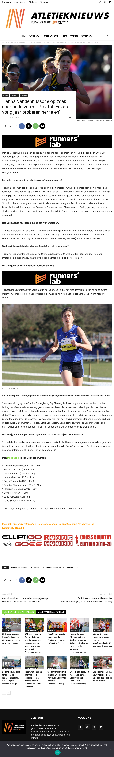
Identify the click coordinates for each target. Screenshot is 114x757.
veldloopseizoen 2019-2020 (53, 567)
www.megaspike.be (13, 527)
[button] (108, 36)
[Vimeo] (109, 2)
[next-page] (9, 693)
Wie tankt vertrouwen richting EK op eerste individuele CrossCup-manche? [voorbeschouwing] (57, 678)
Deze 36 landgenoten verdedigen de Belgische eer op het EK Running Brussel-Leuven (56, 640)
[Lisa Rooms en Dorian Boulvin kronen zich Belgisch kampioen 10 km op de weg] (102, 662)
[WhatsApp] (36, 126)
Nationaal (14, 95)
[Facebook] (95, 2)
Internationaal (31, 630)
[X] (105, 2)
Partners (74, 36)
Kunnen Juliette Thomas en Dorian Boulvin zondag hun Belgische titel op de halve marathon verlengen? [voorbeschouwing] (79, 643)
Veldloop (23, 95)
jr (7, 118)
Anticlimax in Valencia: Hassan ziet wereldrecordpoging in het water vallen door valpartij (86, 600)
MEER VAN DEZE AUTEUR (51, 611)
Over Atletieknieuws (10, 2)
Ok (57, 752)
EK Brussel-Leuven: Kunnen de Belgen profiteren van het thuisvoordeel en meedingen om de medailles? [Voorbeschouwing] (33, 643)
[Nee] (110, 749)
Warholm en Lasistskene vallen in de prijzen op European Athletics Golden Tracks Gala (25, 600)
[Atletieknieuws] (57, 18)
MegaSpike (13, 457)
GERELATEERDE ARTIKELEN (19, 611)
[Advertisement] (57, 555)
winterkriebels (72, 567)
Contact (23, 2)
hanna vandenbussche (19, 567)
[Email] (42, 126)
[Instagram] (100, 2)
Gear (65, 36)
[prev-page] (4, 693)
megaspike (35, 567)
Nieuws (5, 95)
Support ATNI (87, 36)
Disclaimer (33, 2)
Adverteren (44, 2)
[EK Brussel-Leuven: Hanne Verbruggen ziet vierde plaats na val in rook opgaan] (11, 625)
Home (23, 36)
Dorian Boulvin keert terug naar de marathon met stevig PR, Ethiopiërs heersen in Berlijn (11, 678)
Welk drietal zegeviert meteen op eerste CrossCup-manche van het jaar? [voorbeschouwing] (79, 678)
